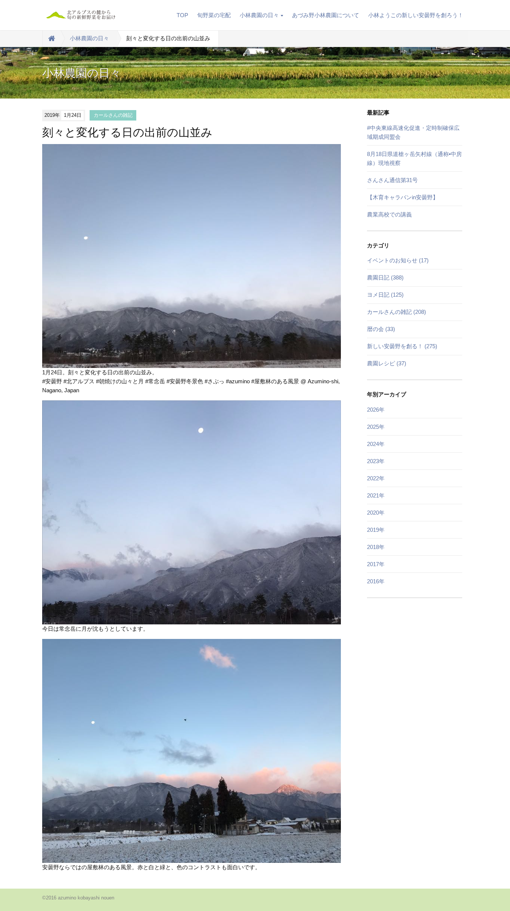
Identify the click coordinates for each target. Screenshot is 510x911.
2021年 (376, 495)
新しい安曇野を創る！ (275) (402, 346)
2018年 (376, 547)
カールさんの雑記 (113, 115)
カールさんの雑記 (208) (396, 312)
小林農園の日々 (259, 15)
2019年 (376, 530)
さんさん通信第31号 (392, 180)
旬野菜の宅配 (214, 15)
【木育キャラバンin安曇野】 (402, 197)
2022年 (376, 478)
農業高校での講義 (389, 214)
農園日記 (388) (385, 277)
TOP (182, 15)
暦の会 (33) (381, 329)
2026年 (376, 409)
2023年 (376, 461)
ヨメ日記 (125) (385, 294)
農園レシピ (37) (386, 363)
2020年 (376, 512)
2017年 (376, 564)
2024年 (376, 444)
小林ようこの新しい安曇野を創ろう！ (415, 15)
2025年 (376, 427)
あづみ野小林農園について (325, 15)
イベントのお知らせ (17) (398, 260)
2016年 (376, 581)
